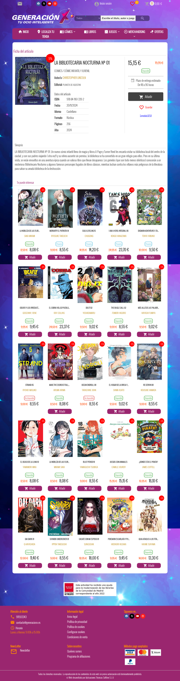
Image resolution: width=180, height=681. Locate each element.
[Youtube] (49, 3)
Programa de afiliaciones (78, 656)
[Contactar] (20, 3)
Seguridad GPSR (146, 115)
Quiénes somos (74, 651)
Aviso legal (72, 616)
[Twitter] (43, 3)
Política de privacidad (77, 622)
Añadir (147, 96)
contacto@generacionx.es (28, 622)
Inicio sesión (106, 3)
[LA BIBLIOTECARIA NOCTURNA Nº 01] (32, 81)
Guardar (148, 107)
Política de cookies (76, 627)
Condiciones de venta (77, 637)
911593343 (21, 617)
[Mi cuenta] (96, 3)
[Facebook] (38, 3)
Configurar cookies (76, 632)
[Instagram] (55, 3)
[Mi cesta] (147, 3)
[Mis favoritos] (132, 3)
